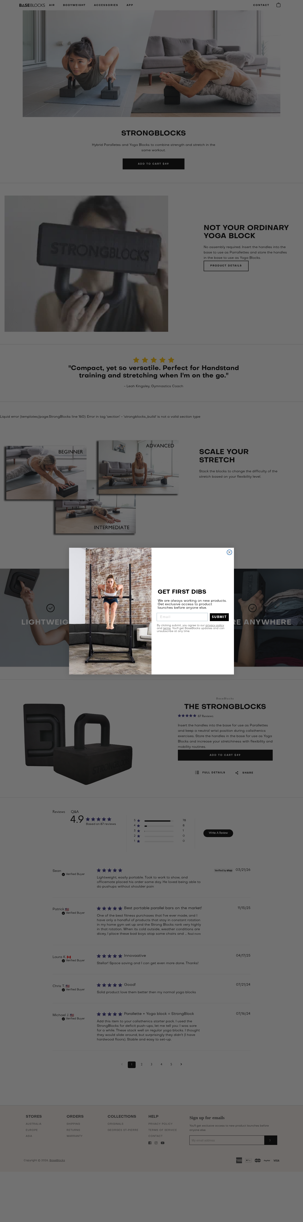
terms (167, 628)
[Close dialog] (229, 552)
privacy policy (215, 625)
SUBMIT (219, 617)
